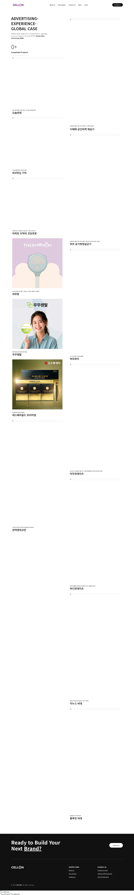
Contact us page (103, 870)
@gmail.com (105, 874)
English (7, 894)
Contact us (117, 5)
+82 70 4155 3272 (103, 877)
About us (71, 870)
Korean (7, 892)
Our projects (72, 874)
